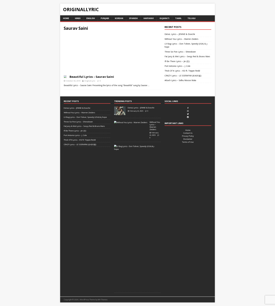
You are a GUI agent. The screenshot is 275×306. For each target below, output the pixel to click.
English (90, 18)
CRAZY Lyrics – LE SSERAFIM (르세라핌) (183, 75)
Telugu (191, 18)
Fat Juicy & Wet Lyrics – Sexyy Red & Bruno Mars (187, 56)
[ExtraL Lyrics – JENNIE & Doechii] (120, 113)
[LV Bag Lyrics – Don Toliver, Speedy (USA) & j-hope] (136, 149)
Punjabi (105, 18)
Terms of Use (188, 142)
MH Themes (102, 299)
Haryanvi (149, 18)
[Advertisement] (112, 54)
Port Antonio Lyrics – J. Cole (177, 66)
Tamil (178, 18)
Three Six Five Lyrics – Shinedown (180, 51)
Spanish (133, 18)
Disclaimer (187, 139)
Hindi (77, 18)
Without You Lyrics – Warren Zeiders (181, 39)
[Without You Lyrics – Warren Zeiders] (130, 122)
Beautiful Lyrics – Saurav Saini (91, 77)
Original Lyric (89, 81)
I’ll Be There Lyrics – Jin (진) (177, 61)
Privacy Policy (188, 136)
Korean (119, 18)
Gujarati (164, 18)
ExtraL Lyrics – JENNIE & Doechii (180, 34)
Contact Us (187, 133)
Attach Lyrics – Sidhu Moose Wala (180, 80)
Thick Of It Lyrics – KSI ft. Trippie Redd (182, 70)
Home (66, 18)
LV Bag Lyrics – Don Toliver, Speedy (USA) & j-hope (85, 117)
